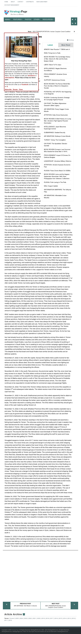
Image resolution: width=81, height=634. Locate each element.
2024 (21, 618)
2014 (64, 618)
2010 (10, 620)
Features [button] (17, 19)
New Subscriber (41, 1)
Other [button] (36, 19)
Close (21, 89)
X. (7, 86)
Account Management (11, 5)
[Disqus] (40, 575)
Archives (71, 40)
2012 (73, 618)
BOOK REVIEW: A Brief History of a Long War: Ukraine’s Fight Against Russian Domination (57, 121)
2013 (69, 618)
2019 (43, 618)
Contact (20, 1)
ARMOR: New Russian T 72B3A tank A (57, 49)
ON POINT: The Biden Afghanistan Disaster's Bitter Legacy (55, 104)
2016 (56, 618)
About (13, 1)
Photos (28, 19)
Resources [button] (48, 19)
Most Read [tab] (65, 45)
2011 (6, 620)
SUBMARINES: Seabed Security (54, 132)
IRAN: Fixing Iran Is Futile (52, 53)
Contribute (30, 1)
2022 (30, 618)
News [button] (7, 19)
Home (6, 1)
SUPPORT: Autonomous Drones (54, 80)
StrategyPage (15, 630)
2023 (25, 618)
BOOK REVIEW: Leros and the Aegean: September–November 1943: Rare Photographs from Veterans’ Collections (57, 176)
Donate (15, 89)
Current (11, 618)
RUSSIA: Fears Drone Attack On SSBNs (57, 170)
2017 (51, 618)
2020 (38, 618)
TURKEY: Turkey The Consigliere (55, 140)
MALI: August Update (51, 186)
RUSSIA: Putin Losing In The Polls (55, 182)
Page (18, 12)
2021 (34, 618)
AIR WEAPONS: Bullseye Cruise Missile (57, 136)
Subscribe (8, 89)
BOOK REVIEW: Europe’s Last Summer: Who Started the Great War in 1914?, (57, 150)
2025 (17, 618)
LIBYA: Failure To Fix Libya (52, 65)
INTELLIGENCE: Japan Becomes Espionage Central (55, 128)
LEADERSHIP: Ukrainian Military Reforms (57, 161)
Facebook (25, 84)
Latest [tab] (50, 45)
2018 (47, 618)
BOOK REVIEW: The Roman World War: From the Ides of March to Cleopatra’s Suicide (57, 86)
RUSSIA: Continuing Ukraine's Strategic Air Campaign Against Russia (57, 98)
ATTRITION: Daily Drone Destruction (56, 115)
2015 (60, 618)
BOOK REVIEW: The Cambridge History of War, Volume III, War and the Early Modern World (57, 59)
